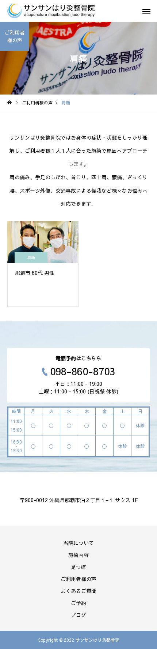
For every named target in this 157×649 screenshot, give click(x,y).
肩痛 (31, 257)
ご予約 (78, 602)
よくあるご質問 (78, 590)
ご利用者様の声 (78, 578)
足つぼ (78, 566)
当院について (78, 542)
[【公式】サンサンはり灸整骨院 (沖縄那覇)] (51, 11)
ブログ (78, 614)
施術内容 (78, 554)
